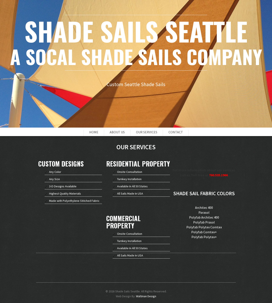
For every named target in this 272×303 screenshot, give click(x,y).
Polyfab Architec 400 (204, 217)
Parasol (204, 212)
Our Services (146, 132)
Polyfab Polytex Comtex (204, 227)
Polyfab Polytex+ (204, 237)
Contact (176, 132)
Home (93, 132)
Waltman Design (146, 296)
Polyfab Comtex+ (204, 232)
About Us (117, 132)
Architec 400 (204, 207)
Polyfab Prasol (204, 222)
